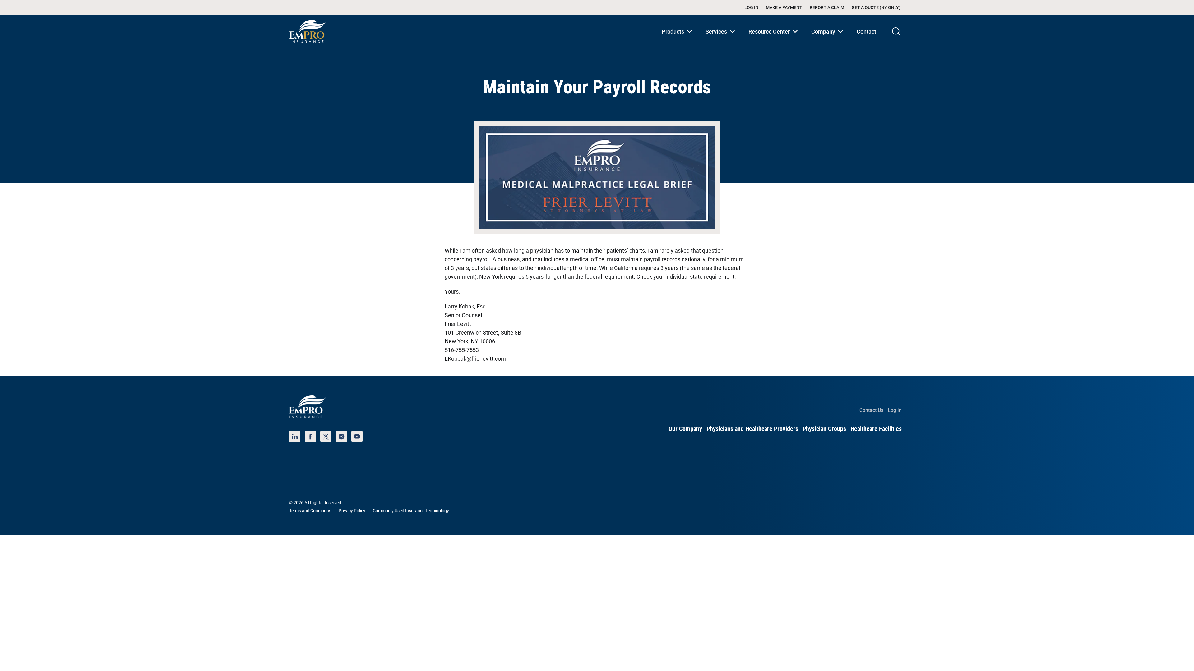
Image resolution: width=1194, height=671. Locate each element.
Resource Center (774, 38)
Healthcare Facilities (876, 428)
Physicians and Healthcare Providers (752, 428)
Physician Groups (824, 428)
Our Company (685, 428)
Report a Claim (827, 7)
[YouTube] (357, 436)
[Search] (896, 31)
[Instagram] (341, 436)
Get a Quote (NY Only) (876, 7)
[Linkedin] (294, 436)
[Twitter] (325, 436)
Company (828, 38)
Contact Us (871, 410)
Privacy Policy (352, 510)
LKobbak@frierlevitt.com (475, 358)
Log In (751, 7)
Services (721, 38)
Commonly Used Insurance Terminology (411, 510)
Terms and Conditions (310, 510)
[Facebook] (310, 436)
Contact (866, 31)
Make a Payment (784, 7)
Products (678, 38)
